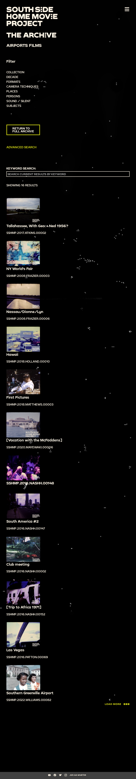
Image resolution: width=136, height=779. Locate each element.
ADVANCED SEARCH (21, 147)
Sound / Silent (18, 101)
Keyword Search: (21, 168)
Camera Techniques (22, 86)
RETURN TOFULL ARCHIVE (23, 130)
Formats (13, 81)
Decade (12, 77)
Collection (15, 72)
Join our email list (78, 775)
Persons (13, 96)
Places (12, 91)
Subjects (13, 105)
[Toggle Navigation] (126, 9)
